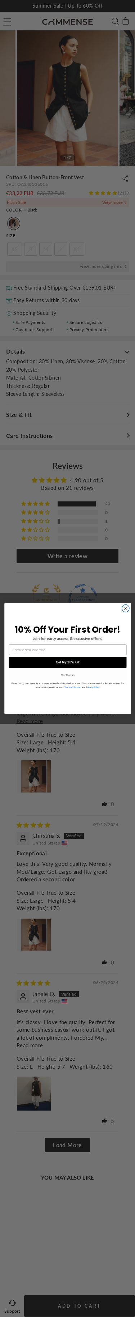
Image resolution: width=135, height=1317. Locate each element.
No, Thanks (68, 675)
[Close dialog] (125, 608)
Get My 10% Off (67, 662)
